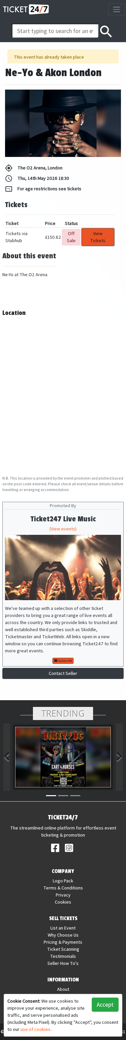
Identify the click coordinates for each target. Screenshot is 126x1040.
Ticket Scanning (63, 949)
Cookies (63, 902)
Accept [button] (105, 1004)
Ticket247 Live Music (63, 519)
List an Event (63, 928)
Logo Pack (63, 881)
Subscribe (64, 660)
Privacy (63, 895)
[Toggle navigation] (116, 9)
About (63, 989)
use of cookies (35, 1029)
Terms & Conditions (63, 888)
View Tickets (98, 236)
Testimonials (63, 956)
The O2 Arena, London (33, 168)
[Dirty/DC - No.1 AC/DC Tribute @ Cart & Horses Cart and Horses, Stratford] (63, 757)
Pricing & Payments (63, 942)
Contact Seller (63, 673)
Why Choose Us (63, 935)
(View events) (63, 529)
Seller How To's (63, 963)
